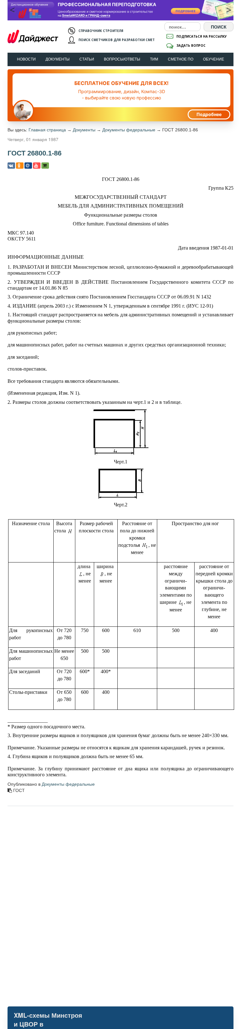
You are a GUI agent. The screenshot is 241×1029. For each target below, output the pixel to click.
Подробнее (209, 114)
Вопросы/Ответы (122, 59)
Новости (26, 59)
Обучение (213, 59)
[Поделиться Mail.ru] (28, 165)
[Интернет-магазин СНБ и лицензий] (45, 165)
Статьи (86, 59)
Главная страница (47, 129)
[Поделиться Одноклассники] (20, 165)
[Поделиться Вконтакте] (11, 165)
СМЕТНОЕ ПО (180, 59)
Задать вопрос (191, 45)
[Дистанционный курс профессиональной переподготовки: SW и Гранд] (120, 10)
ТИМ (154, 59)
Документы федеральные (128, 129)
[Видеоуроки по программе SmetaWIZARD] (36, 165)
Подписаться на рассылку (201, 36)
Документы (58, 59)
